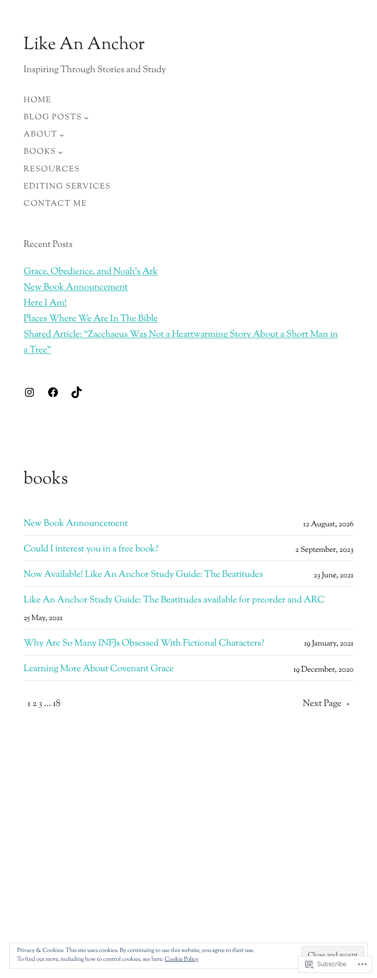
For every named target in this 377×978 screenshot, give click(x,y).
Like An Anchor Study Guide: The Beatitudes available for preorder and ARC (174, 601)
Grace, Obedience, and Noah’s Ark (91, 272)
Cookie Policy (182, 959)
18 (56, 704)
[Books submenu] (60, 152)
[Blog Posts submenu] (86, 117)
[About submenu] (61, 135)
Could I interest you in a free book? (91, 549)
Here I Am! (45, 303)
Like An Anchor (84, 44)
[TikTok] (76, 392)
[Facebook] (53, 392)
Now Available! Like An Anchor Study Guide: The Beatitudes (143, 575)
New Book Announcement (76, 288)
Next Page (326, 704)
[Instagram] (29, 392)
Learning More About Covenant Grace (99, 669)
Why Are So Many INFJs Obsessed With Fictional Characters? (144, 644)
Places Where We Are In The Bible (91, 319)
